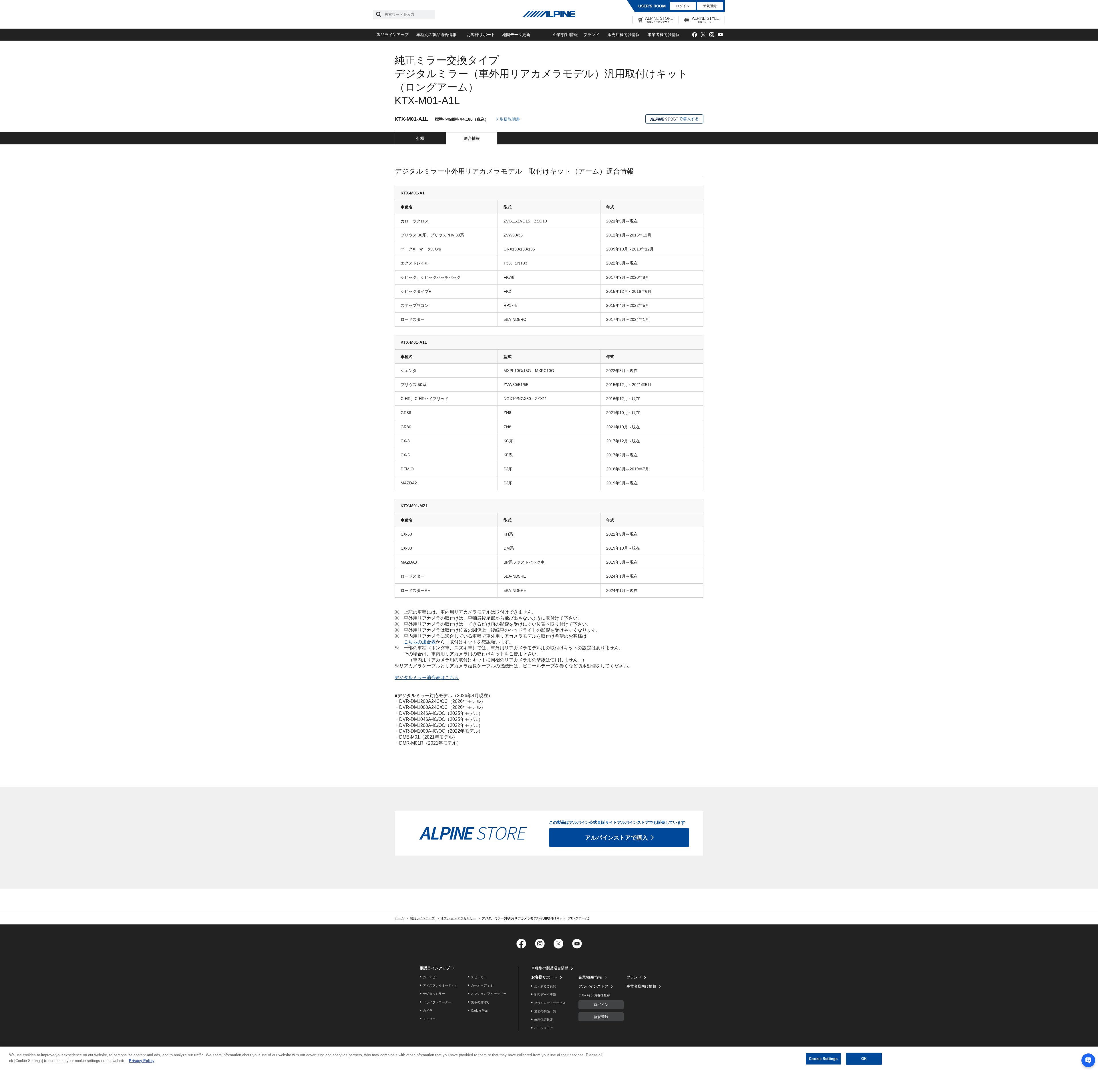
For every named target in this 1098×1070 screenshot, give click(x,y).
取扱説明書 (510, 119)
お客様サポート (481, 34)
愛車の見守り (480, 1002)
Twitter (703, 34)
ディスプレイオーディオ (440, 985)
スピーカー (479, 977)
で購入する (688, 118)
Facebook (694, 34)
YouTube (720, 34)
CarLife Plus (479, 1010)
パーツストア (543, 1028)
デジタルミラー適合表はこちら (427, 677)
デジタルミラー (434, 993)
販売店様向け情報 (624, 34)
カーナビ (429, 977)
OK (864, 1059)
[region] (549, 1058)
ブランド (591, 34)
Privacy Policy (141, 1060)
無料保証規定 (543, 1019)
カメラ (427, 1010)
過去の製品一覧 (545, 1011)
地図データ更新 (516, 34)
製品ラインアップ (393, 34)
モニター (429, 1019)
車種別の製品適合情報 (436, 34)
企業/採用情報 (565, 34)
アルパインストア (593, 986)
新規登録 (710, 6)
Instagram (711, 34)
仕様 (420, 138)
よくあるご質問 (545, 986)
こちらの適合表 (420, 641)
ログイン (683, 6)
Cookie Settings (823, 1059)
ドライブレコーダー (437, 1002)
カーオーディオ (482, 985)
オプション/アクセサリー (488, 993)
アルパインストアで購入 (616, 837)
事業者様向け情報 (664, 34)
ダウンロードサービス (550, 1003)
